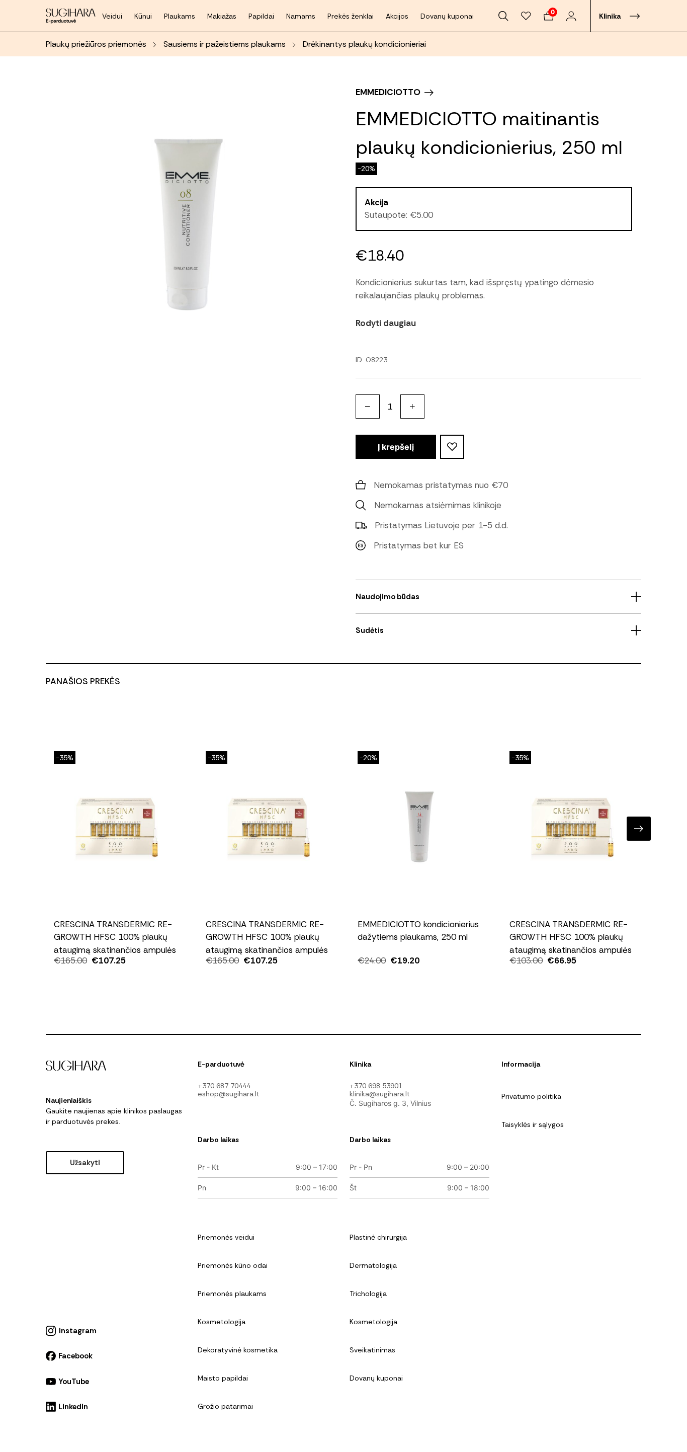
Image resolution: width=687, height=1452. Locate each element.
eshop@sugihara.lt (229, 1094)
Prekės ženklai (350, 16)
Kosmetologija (221, 1321)
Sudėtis (370, 630)
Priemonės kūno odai (233, 1265)
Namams (300, 16)
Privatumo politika (531, 1096)
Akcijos (397, 16)
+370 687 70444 (224, 1086)
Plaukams (179, 16)
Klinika (610, 16)
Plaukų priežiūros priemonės (96, 44)
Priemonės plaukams (232, 1293)
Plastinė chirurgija (378, 1237)
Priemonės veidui (226, 1237)
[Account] (571, 16)
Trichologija (368, 1293)
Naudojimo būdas (387, 597)
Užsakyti (85, 1163)
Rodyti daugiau (386, 323)
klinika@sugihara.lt (380, 1094)
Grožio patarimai (225, 1406)
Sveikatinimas (372, 1349)
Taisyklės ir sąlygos (532, 1124)
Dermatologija (373, 1265)
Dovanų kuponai (447, 16)
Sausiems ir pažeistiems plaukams (224, 44)
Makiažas (221, 16)
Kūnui (143, 16)
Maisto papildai (223, 1378)
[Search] (503, 16)
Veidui (112, 16)
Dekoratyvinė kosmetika (238, 1349)
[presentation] (48, 829)
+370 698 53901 (376, 1086)
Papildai (261, 16)
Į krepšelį (396, 447)
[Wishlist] (526, 16)
